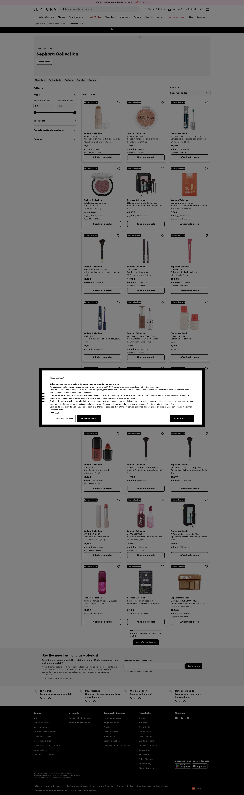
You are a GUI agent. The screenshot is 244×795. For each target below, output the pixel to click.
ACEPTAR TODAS (182, 419)
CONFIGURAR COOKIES (62, 419)
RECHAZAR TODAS (88, 419)
